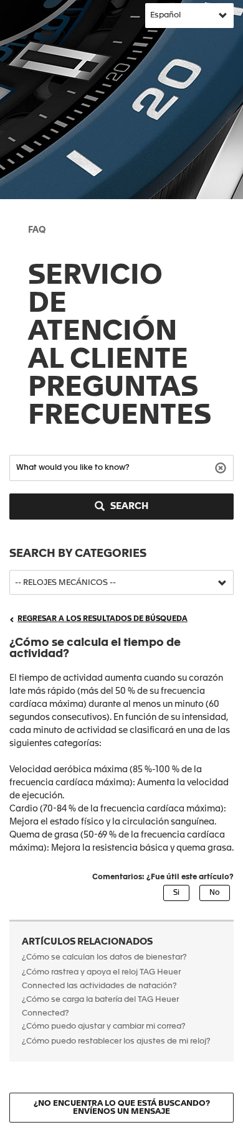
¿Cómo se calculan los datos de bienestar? (104, 957)
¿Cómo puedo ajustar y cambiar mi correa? (104, 1026)
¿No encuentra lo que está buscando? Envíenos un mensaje (122, 1108)
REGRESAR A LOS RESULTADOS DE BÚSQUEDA (102, 619)
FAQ (36, 230)
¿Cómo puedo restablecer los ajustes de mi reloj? (116, 1041)
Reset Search (222, 467)
